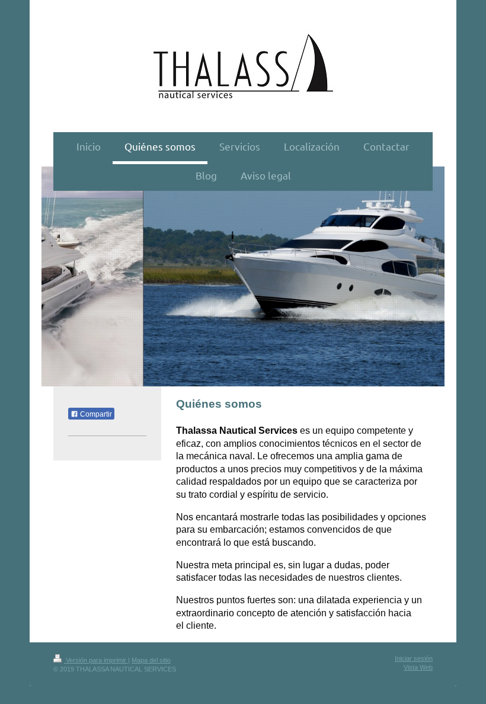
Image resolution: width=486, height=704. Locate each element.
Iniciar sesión (414, 658)
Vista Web (418, 667)
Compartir (95, 414)
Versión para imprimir (96, 660)
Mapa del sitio (151, 660)
